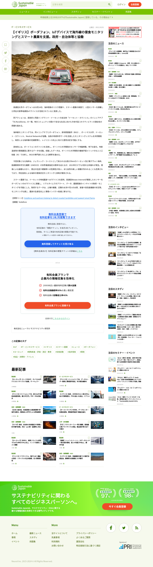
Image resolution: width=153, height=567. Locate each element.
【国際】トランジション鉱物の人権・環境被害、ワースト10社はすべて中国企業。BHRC (124, 97)
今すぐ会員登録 (117, 506)
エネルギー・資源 (112, 93)
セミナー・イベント (101, 11)
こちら (79, 251)
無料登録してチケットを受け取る (58, 243)
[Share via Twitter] (5, 52)
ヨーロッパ (18, 351)
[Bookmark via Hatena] (5, 69)
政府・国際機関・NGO (18, 407)
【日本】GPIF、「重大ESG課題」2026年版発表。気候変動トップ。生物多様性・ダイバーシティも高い (124, 177)
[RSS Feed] (136, 528)
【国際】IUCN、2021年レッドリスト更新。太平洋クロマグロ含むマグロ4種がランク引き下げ (124, 143)
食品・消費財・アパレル (24, 356)
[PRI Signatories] (130, 545)
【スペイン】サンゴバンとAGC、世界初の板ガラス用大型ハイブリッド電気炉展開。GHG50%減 (124, 200)
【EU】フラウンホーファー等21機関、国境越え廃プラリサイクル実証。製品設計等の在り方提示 (74, 426)
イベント (16, 541)
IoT (15, 347)
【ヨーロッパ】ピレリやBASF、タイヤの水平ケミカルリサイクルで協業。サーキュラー (26, 380)
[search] (109, 4)
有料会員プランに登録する (57, 305)
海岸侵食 (72, 351)
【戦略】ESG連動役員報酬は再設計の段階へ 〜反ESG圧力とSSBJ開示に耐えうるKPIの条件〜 (129, 306)
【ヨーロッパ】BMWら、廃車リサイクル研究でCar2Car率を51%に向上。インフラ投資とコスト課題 (27, 442)
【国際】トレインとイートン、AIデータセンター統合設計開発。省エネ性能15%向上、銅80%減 (74, 442)
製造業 (14, 376)
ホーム (14, 533)
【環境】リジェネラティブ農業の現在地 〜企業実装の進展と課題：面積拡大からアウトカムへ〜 (129, 317)
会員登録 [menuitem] (135, 4)
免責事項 (56, 537)
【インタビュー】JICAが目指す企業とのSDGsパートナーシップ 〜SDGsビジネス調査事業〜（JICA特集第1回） (129, 263)
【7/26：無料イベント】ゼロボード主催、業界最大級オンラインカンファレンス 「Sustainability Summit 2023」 (129, 399)
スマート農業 (62, 347)
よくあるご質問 (83, 537)
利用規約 (56, 541)
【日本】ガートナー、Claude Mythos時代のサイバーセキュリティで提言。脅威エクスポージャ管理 (124, 188)
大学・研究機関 (64, 422)
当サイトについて (60, 533)
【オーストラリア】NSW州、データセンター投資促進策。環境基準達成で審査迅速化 (74, 411)
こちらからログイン (61, 318)
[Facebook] (111, 528)
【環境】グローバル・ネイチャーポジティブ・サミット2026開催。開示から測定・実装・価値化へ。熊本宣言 (129, 296)
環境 (82, 351)
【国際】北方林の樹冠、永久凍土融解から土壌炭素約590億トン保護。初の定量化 (124, 86)
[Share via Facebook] (5, 60)
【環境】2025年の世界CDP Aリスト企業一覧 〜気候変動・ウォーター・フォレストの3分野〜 (129, 337)
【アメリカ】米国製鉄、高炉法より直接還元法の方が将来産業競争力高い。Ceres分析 (124, 52)
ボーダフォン (90, 347)
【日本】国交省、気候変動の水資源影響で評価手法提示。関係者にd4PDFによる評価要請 (26, 411)
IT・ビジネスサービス (21, 26)
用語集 (128, 11)
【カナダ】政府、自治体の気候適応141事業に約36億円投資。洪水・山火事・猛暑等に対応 (27, 425)
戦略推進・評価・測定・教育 (39, 351)
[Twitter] (124, 528)
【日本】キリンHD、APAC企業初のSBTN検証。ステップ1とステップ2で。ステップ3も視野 (124, 131)
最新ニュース (35, 533)
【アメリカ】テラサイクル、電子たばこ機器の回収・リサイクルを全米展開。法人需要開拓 (26, 458)
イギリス (48, 347)
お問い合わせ (58, 545)
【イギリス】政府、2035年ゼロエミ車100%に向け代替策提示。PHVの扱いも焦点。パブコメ (74, 395)
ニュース (23, 11)
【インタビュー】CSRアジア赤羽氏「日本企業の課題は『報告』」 (129, 254)
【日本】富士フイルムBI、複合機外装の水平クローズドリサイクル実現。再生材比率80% (124, 108)
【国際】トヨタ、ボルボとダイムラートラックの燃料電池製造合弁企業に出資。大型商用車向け (124, 166)
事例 (14, 537)
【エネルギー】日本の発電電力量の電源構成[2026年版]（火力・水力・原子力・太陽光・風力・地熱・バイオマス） (129, 327)
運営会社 (80, 541)
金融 (109, 150)
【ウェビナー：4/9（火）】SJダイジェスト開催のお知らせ (129, 369)
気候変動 (60, 351)
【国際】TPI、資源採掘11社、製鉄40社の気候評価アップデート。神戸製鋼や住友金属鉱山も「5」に (124, 154)
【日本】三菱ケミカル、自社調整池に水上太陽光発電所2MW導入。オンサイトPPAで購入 (124, 120)
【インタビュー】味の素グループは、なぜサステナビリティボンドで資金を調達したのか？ (129, 273)
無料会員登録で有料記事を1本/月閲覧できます (58, 215)
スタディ (75, 11)
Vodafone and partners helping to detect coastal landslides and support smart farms (59, 198)
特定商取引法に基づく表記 (88, 545)
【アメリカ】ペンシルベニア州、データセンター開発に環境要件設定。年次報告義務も (73, 380)
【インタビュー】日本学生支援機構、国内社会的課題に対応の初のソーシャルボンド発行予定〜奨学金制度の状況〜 (129, 245)
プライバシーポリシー (86, 533)
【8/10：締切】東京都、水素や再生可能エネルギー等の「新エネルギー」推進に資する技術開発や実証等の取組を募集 (129, 360)
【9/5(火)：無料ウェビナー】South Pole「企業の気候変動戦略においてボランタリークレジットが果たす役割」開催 (129, 379)
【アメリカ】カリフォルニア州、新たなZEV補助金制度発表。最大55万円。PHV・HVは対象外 (27, 396)
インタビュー (49, 11)
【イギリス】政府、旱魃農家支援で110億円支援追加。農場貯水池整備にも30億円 (74, 457)
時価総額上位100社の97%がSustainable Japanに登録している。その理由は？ (76, 17)
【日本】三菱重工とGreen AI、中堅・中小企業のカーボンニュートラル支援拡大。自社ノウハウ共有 (124, 64)
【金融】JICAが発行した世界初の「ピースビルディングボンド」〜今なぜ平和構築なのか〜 (129, 234)
